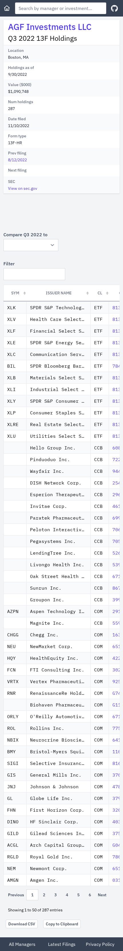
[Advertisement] (61, 212)
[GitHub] (114, 8)
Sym (15, 293)
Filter (9, 263)
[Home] (6, 8)
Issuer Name (59, 293)
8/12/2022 (17, 159)
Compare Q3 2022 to (25, 234)
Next (102, 894)
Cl (100, 293)
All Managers (22, 944)
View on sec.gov (22, 188)
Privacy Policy (100, 944)
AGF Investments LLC (50, 26)
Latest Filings (62, 944)
